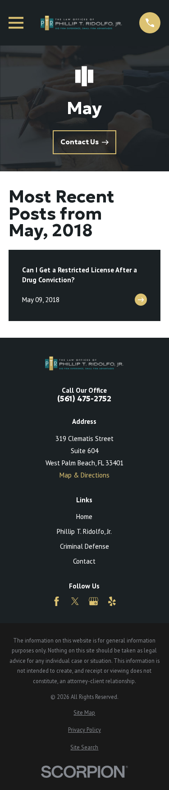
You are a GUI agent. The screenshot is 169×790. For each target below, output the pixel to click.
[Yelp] (112, 601)
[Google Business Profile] (93, 601)
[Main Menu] (16, 22)
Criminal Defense (84, 546)
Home (84, 516)
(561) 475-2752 (84, 399)
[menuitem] (84, 712)
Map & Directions (84, 475)
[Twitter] (75, 601)
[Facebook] (56, 601)
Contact (84, 561)
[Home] (81, 23)
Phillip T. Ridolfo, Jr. (84, 531)
